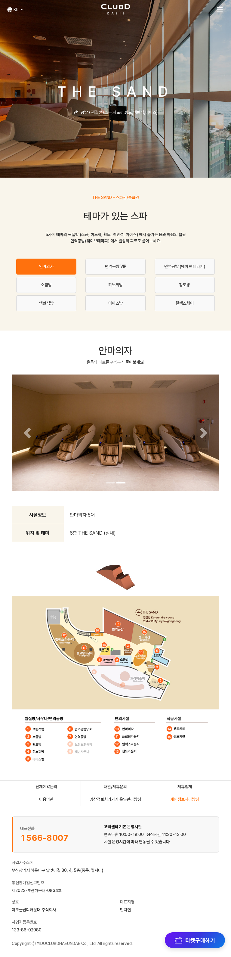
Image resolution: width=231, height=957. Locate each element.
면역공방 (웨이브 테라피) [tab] (184, 266)
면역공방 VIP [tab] (115, 266)
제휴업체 (184, 786)
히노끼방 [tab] (115, 284)
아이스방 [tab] (115, 303)
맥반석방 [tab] (46, 303)
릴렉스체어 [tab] (185, 303)
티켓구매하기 (200, 940)
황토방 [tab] (184, 284)
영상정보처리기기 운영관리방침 (115, 799)
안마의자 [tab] (46, 266)
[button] (15, 9)
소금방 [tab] (46, 284)
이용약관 (46, 799)
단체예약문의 (46, 786)
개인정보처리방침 (184, 799)
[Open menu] (220, 9)
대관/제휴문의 (115, 786)
